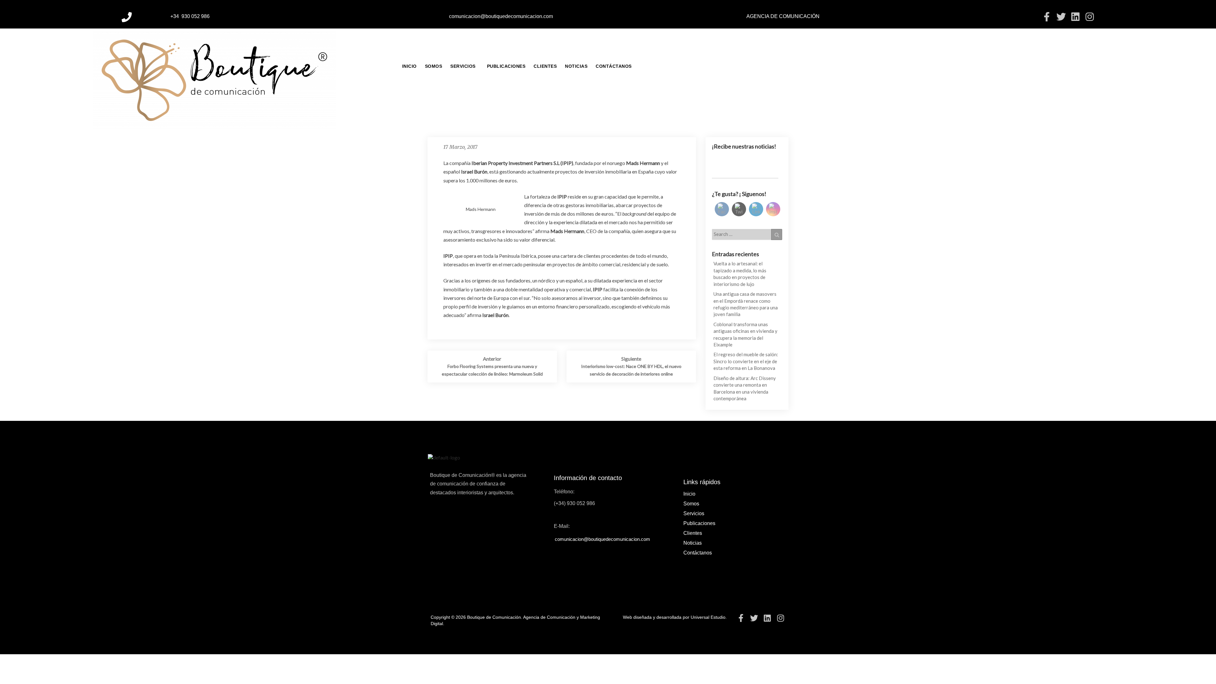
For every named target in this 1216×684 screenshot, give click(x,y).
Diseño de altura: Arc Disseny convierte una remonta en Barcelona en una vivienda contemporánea (744, 388)
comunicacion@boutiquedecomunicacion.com (501, 16)
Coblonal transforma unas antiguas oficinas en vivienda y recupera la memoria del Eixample (745, 334)
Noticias (576, 66)
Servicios (463, 66)
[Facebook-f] (1047, 17)
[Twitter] (1061, 17)
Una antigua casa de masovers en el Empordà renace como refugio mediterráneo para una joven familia (745, 304)
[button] (464, 66)
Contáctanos (614, 66)
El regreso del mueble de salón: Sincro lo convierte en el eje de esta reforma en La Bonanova (745, 361)
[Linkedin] (1075, 17)
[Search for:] (747, 234)
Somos (433, 66)
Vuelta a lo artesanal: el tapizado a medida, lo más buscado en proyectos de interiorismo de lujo (739, 274)
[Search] (776, 234)
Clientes (545, 66)
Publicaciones (506, 66)
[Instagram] (1089, 17)
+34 (175, 16)
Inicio (409, 66)
